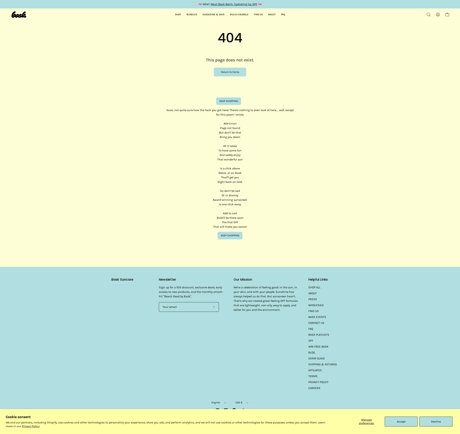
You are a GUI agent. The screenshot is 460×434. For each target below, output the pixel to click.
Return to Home (230, 72)
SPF (310, 340)
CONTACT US (316, 323)
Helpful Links (318, 279)
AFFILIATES (315, 370)
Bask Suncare (122, 280)
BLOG (311, 352)
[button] (428, 14)
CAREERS (314, 388)
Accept (401, 421)
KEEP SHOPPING (228, 101)
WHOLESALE (316, 305)
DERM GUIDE (316, 358)
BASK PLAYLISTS (318, 334)
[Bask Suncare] (19, 14)
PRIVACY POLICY (318, 382)
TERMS (313, 376)
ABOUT (312, 293)
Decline (436, 421)
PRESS (312, 299)
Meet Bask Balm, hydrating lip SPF (234, 4)
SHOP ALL (314, 287)
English (215, 402)
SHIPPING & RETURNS (322, 364)
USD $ (238, 402)
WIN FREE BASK (318, 346)
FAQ (310, 328)
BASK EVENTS (317, 317)
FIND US (313, 311)
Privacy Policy (31, 426)
